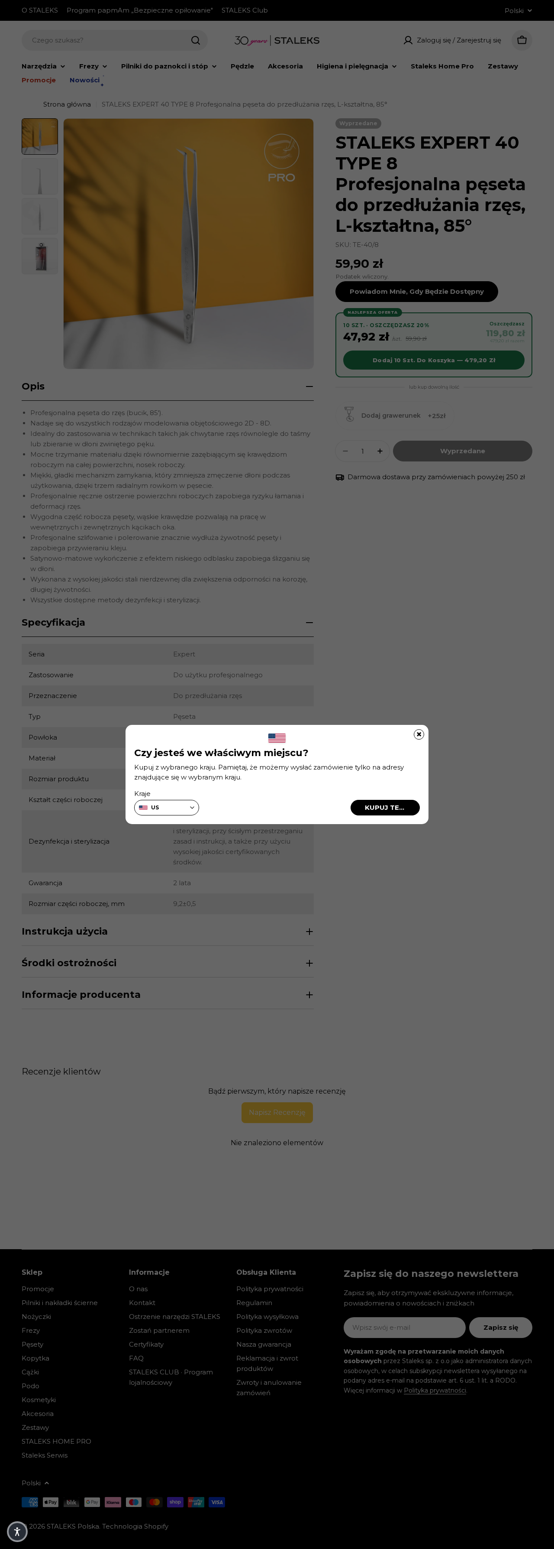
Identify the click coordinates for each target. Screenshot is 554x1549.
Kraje (142, 793)
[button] (17, 1531)
